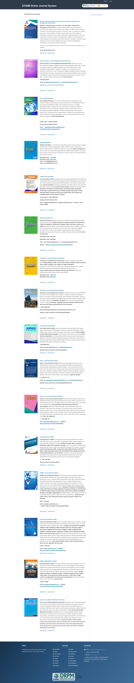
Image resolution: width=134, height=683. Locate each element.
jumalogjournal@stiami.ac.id (51, 584)
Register (106, 1)
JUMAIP (56, 663)
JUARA (56, 658)
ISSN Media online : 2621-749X (48, 159)
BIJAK (56, 651)
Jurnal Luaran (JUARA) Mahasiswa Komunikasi (52, 599)
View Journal (43, 53)
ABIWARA (57, 649)
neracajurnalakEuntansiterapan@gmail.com (55, 380)
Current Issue (51, 53)
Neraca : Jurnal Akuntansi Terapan (49, 360)
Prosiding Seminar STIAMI (47, 437)
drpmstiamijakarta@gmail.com (97, 649)
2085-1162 (53, 275)
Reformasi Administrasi (46, 218)
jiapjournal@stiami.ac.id (50, 548)
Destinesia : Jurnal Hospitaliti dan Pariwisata (52, 290)
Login (110, 1)
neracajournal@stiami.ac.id (75, 380)
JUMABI (56, 661)
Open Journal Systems (97, 14)
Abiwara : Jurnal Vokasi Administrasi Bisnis (51, 396)
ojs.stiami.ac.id (94, 654)
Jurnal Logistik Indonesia (46, 98)
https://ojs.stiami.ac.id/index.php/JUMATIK (51, 586)
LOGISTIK (72, 654)
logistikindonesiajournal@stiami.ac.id (50, 129)
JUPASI (71, 649)
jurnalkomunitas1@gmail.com (69, 82)
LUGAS (72, 656)
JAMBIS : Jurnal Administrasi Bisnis (49, 473)
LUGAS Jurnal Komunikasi (47, 176)
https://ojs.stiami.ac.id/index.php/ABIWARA (51, 423)
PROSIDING (73, 661)
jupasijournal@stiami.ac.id (51, 347)
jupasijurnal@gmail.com (66, 347)
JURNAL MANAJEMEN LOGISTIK (48, 561)
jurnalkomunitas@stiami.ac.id (52, 82)
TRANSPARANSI (74, 665)
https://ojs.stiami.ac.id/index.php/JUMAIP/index (53, 550)
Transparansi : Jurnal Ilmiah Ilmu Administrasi (52, 258)
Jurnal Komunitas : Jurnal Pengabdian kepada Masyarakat (55, 61)
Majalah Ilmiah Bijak (45, 142)
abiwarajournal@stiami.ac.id (51, 421)
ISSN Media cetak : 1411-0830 (48, 157)
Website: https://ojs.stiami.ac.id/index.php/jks (52, 85)
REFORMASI (73, 663)
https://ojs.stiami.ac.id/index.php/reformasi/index (59, 244)
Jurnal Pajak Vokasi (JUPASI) (47, 326)
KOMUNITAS (73, 651)
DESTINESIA (58, 654)
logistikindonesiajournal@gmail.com (54, 127)
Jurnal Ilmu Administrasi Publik (48, 519)
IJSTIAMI (57, 656)
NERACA (72, 658)
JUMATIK (57, 665)
